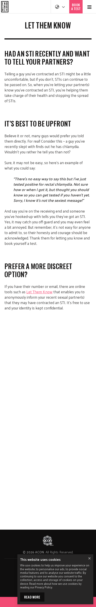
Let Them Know (39, 291)
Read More (32, 596)
